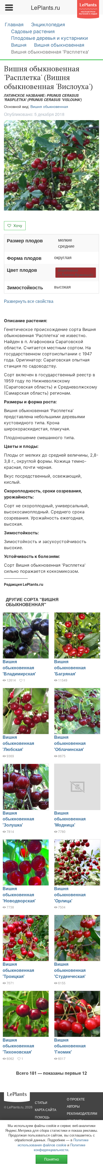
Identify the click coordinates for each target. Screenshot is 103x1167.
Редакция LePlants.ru (23, 584)
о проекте (76, 1099)
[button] (51, 165)
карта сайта (45, 1109)
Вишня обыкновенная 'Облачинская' (70, 743)
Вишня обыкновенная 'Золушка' (18, 819)
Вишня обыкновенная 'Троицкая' (18, 970)
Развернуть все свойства (28, 301)
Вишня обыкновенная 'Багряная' (70, 667)
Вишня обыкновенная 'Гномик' (70, 1046)
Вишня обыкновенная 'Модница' (70, 819)
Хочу (17, 225)
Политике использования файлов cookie (53, 1142)
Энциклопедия (48, 24)
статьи (41, 1102)
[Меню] (9, 7)
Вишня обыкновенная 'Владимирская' (19, 667)
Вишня (18, 45)
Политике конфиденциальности (59, 1147)
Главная (14, 24)
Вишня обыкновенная (59, 45)
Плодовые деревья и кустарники (49, 38)
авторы (73, 1106)
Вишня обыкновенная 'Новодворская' (19, 894)
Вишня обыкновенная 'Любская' (18, 743)
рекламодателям (82, 1113)
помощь (42, 1117)
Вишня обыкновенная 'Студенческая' (70, 970)
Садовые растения (33, 31)
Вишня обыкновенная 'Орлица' (70, 894)
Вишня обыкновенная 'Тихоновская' (18, 1046)
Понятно (51, 1159)
